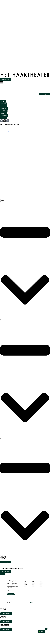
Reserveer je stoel (6, 613)
